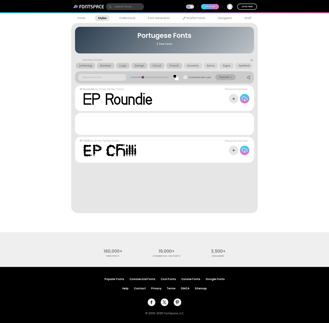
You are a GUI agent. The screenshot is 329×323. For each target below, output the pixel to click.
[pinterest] (177, 302)
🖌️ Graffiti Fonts (193, 18)
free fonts (113, 256)
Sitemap (201, 288)
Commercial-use (200, 77)
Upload (210, 6)
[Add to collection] (233, 98)
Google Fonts (215, 279)
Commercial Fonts (142, 279)
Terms (171, 288)
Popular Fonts (114, 279)
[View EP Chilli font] (110, 150)
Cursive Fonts (190, 279)
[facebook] (151, 302)
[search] (125, 6)
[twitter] (164, 302)
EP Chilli (85, 141)
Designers (225, 18)
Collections (127, 18)
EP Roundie (87, 89)
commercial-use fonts (167, 256)
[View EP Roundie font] (118, 99)
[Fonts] (89, 7)
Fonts (81, 18)
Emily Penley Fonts (111, 89)
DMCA (185, 288)
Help (125, 288)
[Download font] (244, 98)
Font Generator (159, 18)
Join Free (247, 6)
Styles (102, 18)
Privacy (156, 288)
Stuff (248, 18)
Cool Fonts (168, 279)
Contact (140, 288)
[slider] (142, 77)
